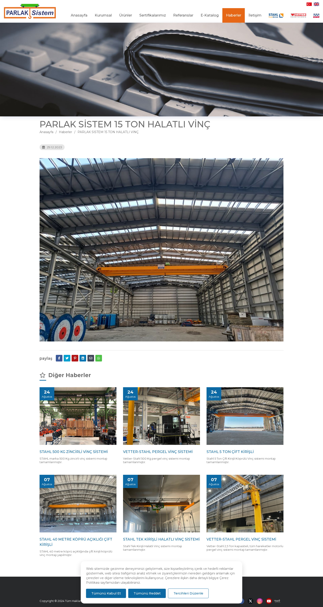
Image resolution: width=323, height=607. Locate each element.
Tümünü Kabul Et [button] (106, 593)
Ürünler (125, 15)
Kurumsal (103, 15)
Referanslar (183, 15)
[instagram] (260, 601)
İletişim (255, 15)
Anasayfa (79, 15)
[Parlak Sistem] (30, 11)
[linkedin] (83, 358)
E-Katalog (210, 15)
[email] (90, 358)
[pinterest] (75, 358)
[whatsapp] (98, 358)
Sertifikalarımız (152, 15)
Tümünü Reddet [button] (147, 593)
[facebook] (59, 358)
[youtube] (269, 601)
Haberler (233, 15)
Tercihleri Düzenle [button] (188, 593)
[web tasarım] (276, 601)
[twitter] (67, 358)
